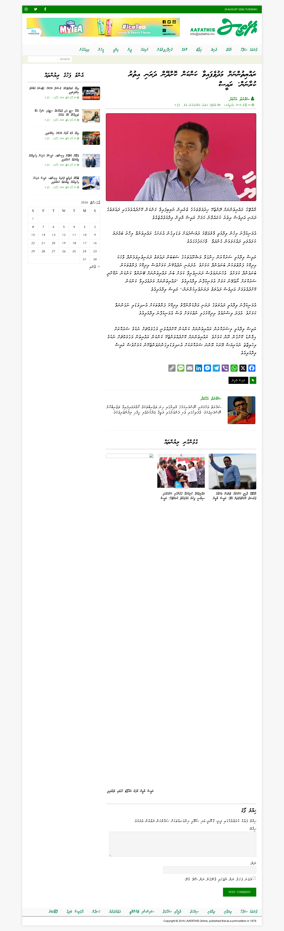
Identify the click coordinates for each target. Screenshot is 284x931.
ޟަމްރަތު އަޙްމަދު (240, 99)
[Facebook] (45, 9)
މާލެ (185, 105)
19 (64, 243)
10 (85, 235)
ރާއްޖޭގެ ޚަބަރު (209, 105)
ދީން (130, 50)
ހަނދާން (96, 912)
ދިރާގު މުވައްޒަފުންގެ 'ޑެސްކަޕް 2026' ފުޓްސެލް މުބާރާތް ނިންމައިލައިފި (54, 90)
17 (85, 243)
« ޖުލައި (94, 266)
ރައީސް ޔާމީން (238, 380)
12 (64, 235)
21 (43, 243)
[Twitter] (35, 9)
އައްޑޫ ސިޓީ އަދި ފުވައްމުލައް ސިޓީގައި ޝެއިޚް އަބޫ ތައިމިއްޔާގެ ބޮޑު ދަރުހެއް (57, 113)
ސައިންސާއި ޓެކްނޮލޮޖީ (142, 912)
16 (95, 243)
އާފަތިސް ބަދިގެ (75, 912)
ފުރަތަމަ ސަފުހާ (249, 912)
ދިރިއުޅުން (84, 50)
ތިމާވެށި (211, 912)
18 (74, 243)
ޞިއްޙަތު (194, 912)
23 (95, 251)
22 (33, 243)
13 (53, 235)
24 (84, 251)
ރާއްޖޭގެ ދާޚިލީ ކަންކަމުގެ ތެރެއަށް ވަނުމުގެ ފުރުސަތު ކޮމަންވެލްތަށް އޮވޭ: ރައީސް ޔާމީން (234, 496)
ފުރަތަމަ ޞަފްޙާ (249, 50)
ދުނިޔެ (214, 50)
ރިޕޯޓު (199, 50)
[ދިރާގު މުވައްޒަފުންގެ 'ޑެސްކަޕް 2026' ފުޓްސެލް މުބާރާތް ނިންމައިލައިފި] (91, 93)
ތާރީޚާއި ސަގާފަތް (172, 912)
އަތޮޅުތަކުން (194, 105)
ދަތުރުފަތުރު (115, 912)
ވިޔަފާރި (228, 912)
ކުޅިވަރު (144, 50)
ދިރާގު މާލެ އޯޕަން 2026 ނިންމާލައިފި (62, 133)
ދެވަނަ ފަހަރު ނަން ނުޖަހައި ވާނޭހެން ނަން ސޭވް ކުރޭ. (218, 879)
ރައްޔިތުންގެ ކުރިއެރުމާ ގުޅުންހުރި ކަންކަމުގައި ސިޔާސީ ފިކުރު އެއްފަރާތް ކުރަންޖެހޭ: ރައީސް (183, 496)
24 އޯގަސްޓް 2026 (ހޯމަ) (64, 98)
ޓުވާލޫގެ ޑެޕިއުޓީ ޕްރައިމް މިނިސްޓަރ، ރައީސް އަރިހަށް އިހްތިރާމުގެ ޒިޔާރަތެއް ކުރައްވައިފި (56, 180)
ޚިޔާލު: (252, 828)
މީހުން (101, 50)
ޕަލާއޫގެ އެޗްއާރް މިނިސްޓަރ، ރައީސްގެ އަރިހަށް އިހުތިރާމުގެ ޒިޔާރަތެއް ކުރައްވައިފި (54, 158)
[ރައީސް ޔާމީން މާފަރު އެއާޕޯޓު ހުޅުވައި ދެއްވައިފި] (130, 620)
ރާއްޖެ (229, 50)
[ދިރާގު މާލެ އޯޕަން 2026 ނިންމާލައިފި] (91, 138)
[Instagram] (26, 9)
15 (33, 235)
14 (43, 235)
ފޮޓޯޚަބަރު (53, 912)
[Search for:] (50, 60)
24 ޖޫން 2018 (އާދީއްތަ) (237, 105)
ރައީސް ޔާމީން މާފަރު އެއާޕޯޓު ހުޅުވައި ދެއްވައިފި (130, 791)
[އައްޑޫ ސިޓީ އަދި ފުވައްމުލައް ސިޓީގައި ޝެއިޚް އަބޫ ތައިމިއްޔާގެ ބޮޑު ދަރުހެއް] (91, 115)
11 (74, 235)
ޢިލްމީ (116, 50)
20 (53, 243)
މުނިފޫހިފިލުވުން (165, 50)
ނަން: (253, 863)
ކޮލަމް (184, 50)
